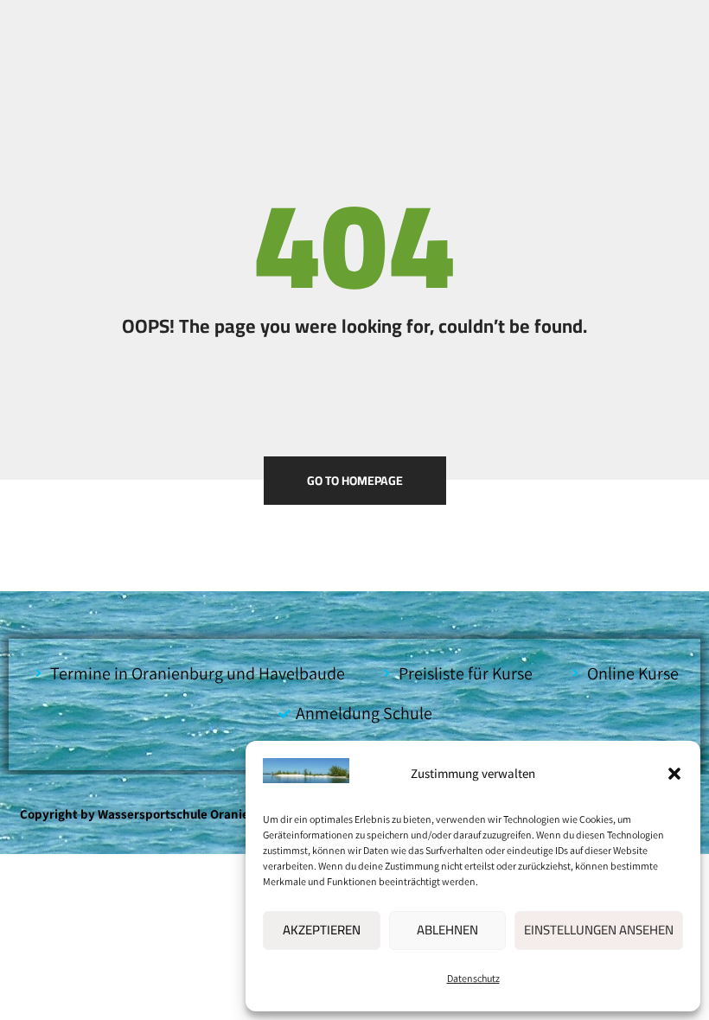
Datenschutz (473, 978)
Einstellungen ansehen (599, 929)
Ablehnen (447, 929)
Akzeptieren (322, 929)
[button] (674, 773)
